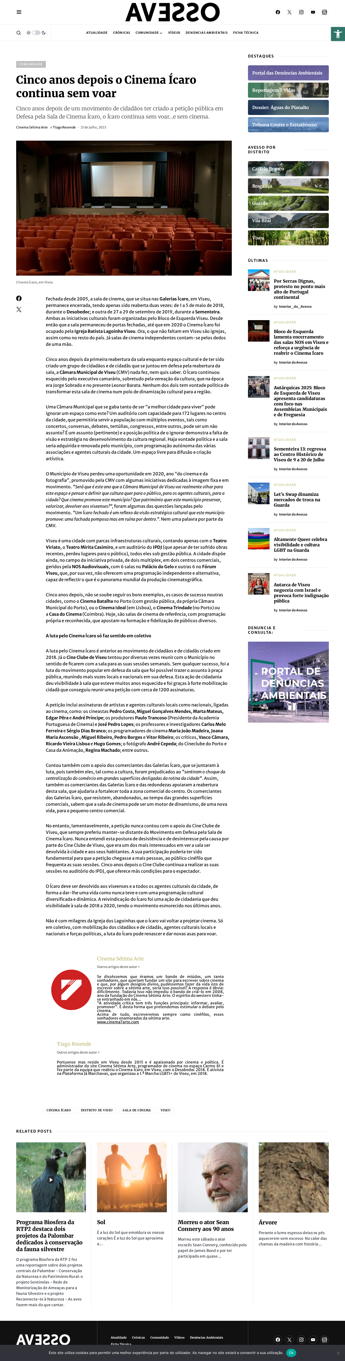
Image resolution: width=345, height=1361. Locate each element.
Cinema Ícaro (59, 1110)
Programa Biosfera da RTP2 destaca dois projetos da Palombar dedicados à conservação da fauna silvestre (49, 1235)
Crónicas (138, 1337)
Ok (291, 1352)
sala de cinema (137, 1110)
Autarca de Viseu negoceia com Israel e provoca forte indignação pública (301, 593)
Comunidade (31, 64)
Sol (101, 1222)
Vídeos (179, 1337)
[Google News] (324, 12)
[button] (338, 34)
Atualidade (285, 271)
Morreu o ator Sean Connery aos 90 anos (206, 1225)
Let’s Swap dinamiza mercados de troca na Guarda (297, 500)
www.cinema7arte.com (118, 1022)
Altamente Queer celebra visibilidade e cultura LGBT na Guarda (300, 545)
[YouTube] (313, 12)
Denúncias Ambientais (206, 1337)
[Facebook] (278, 12)
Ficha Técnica (121, 1344)
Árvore (268, 1222)
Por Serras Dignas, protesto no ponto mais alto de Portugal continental (299, 289)
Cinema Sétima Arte (32, 127)
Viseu (166, 1110)
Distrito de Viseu (97, 1110)
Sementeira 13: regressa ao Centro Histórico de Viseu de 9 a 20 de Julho (300, 454)
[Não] (338, 1353)
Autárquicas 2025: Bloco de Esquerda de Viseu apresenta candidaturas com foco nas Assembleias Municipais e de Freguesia (300, 401)
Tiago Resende (64, 127)
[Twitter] (289, 12)
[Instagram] (301, 12)
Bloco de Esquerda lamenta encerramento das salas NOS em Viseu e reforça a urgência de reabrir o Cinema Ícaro (301, 342)
